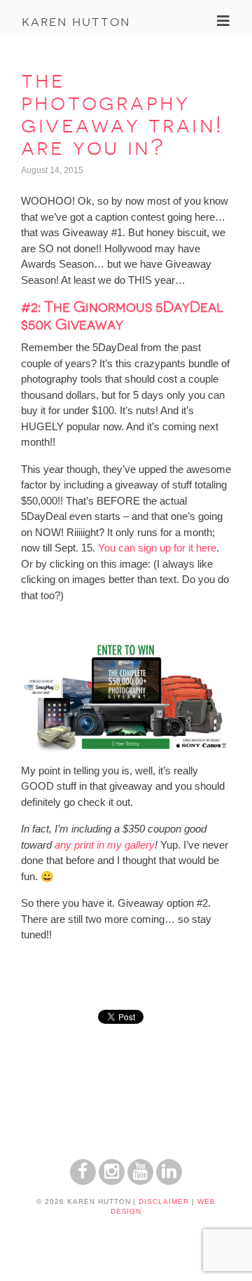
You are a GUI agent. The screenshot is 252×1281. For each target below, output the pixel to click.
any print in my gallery (105, 845)
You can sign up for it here (157, 548)
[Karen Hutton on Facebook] (83, 1181)
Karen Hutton (76, 21)
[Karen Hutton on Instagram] (112, 1181)
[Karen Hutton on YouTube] (140, 1181)
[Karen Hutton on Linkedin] (169, 1181)
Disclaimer (164, 1201)
